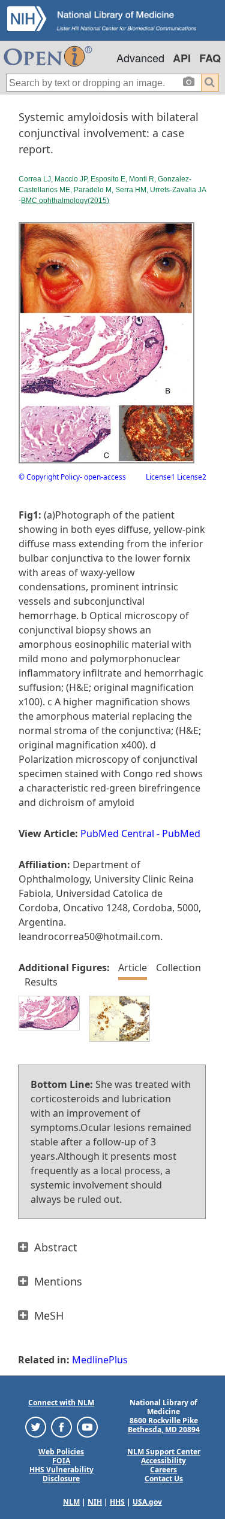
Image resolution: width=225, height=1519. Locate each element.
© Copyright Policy (49, 477)
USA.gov (147, 1502)
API (182, 58)
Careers (163, 1470)
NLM (71, 1502)
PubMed (181, 833)
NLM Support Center (163, 1452)
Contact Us (164, 1478)
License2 (190, 477)
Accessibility (163, 1461)
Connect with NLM (61, 1402)
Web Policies (61, 1452)
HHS (117, 1502)
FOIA (61, 1461)
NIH (95, 1502)
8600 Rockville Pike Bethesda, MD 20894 (164, 1425)
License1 (160, 477)
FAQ (210, 58)
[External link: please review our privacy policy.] (35, 1426)
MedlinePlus (100, 1359)
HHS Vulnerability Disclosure (61, 1474)
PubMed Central (117, 833)
